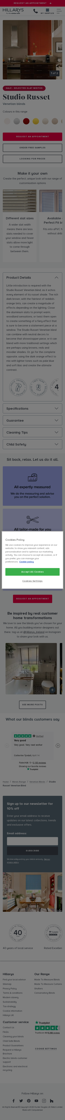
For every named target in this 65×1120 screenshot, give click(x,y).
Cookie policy (26, 562)
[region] (32, 560)
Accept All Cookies (32, 571)
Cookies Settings (32, 581)
